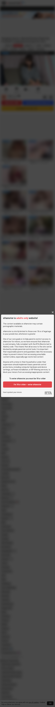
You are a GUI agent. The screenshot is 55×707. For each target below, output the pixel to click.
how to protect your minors (12, 392)
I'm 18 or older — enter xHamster (27, 385)
